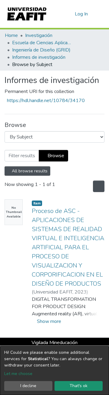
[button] (69, 14)
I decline (28, 386)
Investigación (38, 35)
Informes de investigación (38, 57)
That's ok (79, 386)
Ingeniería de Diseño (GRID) (41, 50)
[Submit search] (60, 14)
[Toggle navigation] (100, 14)
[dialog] (54, 370)
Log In (81, 14)
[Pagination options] (98, 186)
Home (11, 35)
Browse (55, 155)
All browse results (29, 171)
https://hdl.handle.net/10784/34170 (46, 100)
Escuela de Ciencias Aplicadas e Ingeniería (42, 42)
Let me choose (18, 374)
